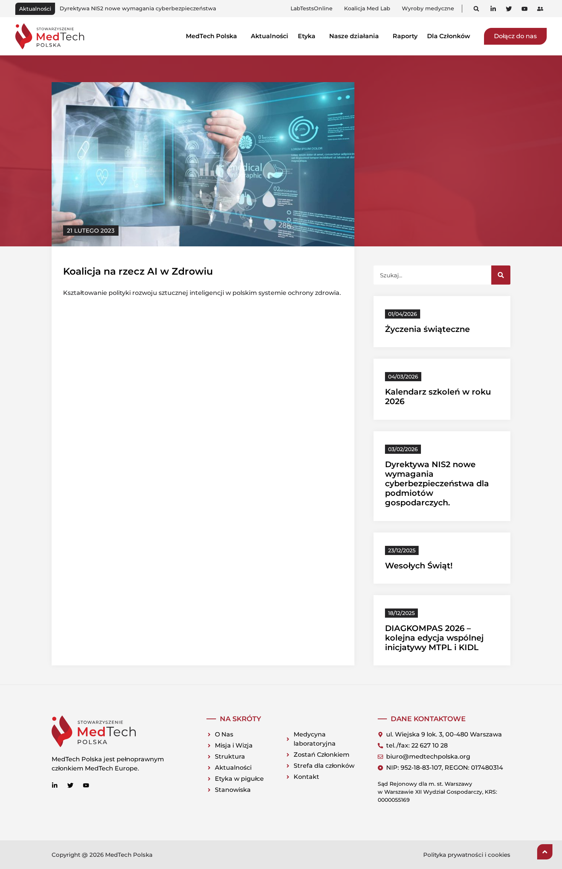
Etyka (306, 36)
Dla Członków (448, 36)
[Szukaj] (500, 275)
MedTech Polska (211, 36)
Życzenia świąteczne (427, 329)
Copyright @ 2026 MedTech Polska (102, 854)
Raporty (405, 36)
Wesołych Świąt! (419, 565)
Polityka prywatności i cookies (466, 854)
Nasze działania (354, 36)
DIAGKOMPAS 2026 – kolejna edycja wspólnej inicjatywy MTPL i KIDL (434, 637)
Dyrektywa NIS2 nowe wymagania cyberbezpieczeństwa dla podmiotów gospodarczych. (437, 484)
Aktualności (269, 36)
